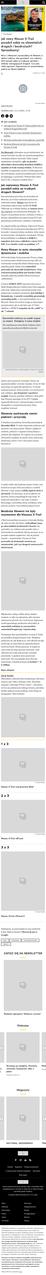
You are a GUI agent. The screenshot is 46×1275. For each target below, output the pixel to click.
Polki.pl (4, 1214)
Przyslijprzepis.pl (29, 1214)
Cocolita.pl (5, 1221)
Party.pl (26, 1210)
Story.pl (26, 1221)
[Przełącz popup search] (43, 2)
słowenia (6, 944)
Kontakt (10, 1167)
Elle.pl (3, 1203)
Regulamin (18, 1167)
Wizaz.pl (27, 1217)
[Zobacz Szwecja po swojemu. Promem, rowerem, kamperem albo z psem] (23, 1047)
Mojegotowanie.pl (30, 1207)
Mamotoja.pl (6, 1210)
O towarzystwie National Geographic (18, 1171)
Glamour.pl (27, 1203)
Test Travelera (7, 34)
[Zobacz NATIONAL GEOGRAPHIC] (23, 1118)
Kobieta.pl (5, 1207)
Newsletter (36, 1171)
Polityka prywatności (31, 1167)
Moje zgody (23, 1175)
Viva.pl (4, 1217)
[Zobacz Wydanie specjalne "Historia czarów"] (23, 985)
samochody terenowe (30, 940)
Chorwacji (8, 177)
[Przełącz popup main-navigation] (2, 2)
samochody (15, 940)
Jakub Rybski (7, 106)
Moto (5, 940)
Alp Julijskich (6, 211)
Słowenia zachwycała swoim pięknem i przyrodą (24, 140)
